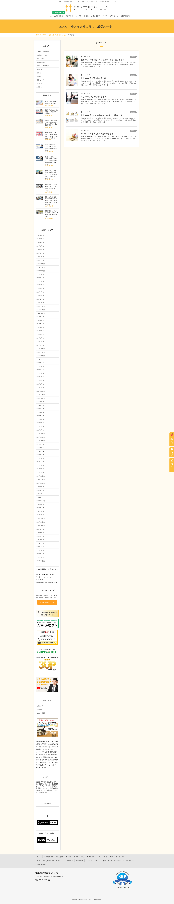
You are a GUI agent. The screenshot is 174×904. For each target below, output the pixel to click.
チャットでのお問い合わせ (171, 441)
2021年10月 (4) (41, 440)
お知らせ (133, 130)
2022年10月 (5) (41, 398)
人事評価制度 (48, 857)
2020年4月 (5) (40, 504)
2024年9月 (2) (40, 317)
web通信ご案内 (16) (42, 55)
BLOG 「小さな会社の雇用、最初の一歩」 (50, 861)
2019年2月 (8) (40, 554)
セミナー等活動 (41, 713)
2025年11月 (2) (41, 267)
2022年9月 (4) (40, 401)
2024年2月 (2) (40, 341)
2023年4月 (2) (40, 377)
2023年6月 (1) (40, 370)
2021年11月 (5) (41, 437)
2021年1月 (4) (40, 472)
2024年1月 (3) (40, 345)
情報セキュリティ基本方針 (112, 861)
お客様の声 (40, 706)
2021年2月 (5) (40, 469)
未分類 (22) (40, 87)
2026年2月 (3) (40, 256)
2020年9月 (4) (40, 486)
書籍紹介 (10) (40, 80)
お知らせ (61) (40, 58)
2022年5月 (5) (40, 416)
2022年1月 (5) (40, 430)
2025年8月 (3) (40, 278)
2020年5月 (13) (41, 501)
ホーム (39, 857)
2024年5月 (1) (40, 331)
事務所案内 (59, 857)
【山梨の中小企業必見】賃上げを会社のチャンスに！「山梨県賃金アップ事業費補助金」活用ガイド (51, 174)
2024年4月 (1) (40, 334)
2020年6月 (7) (40, 497)
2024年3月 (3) (40, 338)
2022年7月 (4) (40, 409)
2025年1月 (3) (40, 302)
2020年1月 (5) (40, 515)
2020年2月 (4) (40, 511)
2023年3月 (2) (40, 380)
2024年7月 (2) (40, 324)
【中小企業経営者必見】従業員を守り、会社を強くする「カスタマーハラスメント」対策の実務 (51, 200)
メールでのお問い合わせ (171, 453)
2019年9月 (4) (40, 529)
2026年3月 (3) (40, 253)
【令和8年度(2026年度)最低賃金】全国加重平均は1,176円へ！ (51, 111)
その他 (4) (39, 83)
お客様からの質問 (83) (43, 66)
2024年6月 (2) (40, 327)
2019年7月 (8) (40, 536)
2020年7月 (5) (40, 493)
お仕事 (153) (40, 69)
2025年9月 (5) (40, 274)
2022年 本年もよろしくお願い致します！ (98, 134)
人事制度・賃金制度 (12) (43, 51)
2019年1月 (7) (40, 557)
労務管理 (133, 56)
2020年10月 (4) (41, 483)
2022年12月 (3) (41, 391)
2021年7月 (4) (40, 451)
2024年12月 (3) (41, 306)
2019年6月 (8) (40, 539)
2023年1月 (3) (40, 387)
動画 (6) (39, 76)
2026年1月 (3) (40, 260)
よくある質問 (120, 857)
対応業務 (68, 857)
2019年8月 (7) (40, 532)
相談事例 (39, 709)
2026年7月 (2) (40, 239)
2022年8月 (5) (40, 405)
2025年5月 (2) (40, 288)
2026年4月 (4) (40, 249)
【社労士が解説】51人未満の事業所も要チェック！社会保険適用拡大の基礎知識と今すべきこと (51, 160)
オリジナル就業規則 (87, 857)
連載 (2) (39, 73)
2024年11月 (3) (41, 309)
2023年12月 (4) (41, 348)
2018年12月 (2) (41, 561)
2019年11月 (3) (41, 522)
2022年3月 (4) (40, 423)
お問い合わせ (41, 864)
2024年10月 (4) (41, 313)
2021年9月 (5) (40, 444)
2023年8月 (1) (40, 363)
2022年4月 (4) (40, 419)
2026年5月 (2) (40, 246)
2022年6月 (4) (40, 412)
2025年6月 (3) (40, 285)
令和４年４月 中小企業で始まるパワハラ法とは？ (101, 115)
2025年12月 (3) (41, 263)
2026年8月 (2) (40, 235)
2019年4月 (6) (40, 547)
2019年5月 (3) (40, 543)
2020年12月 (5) (41, 476)
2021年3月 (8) (40, 465)
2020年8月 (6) (40, 490)
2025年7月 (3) (40, 281)
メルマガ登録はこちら (47, 602)
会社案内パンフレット (171, 466)
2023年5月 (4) (40, 373)
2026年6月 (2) (40, 242)
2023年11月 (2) (41, 352)
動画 (111, 857)
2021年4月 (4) (40, 462)
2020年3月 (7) (40, 508)
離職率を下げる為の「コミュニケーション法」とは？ (102, 60)
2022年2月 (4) (40, 426)
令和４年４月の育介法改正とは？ (94, 78)
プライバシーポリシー (93, 861)
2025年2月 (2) (40, 299)
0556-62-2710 (45, 574)
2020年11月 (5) (41, 479)
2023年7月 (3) (40, 366)
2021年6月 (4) (40, 455)
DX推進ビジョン (128, 861)
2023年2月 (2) (40, 384)
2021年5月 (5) (40, 458)
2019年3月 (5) (40, 550)
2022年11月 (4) (41, 394)
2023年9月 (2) (40, 359)
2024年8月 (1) (40, 320)
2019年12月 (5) (41, 518)
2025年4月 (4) (40, 292)
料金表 (76, 857)
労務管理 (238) (41, 62)
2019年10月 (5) (41, 525)
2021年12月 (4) (41, 433)
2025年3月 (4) (40, 295)
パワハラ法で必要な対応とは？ (93, 97)
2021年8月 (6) (40, 447)
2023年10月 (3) (41, 355)
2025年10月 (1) (41, 271)
